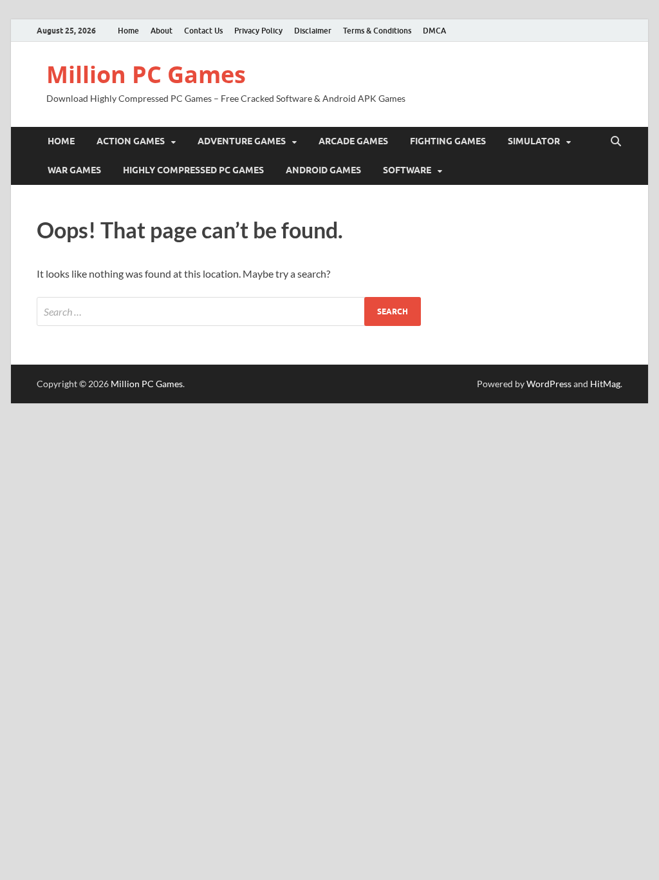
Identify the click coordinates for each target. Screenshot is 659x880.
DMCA (434, 30)
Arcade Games (353, 141)
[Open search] (616, 142)
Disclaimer (312, 30)
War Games (74, 170)
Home (128, 30)
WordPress (548, 383)
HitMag (605, 383)
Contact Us (203, 30)
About (161, 30)
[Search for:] (229, 311)
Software (407, 170)
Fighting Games (448, 141)
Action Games (131, 141)
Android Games (323, 170)
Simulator (534, 141)
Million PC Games (146, 74)
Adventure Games (242, 141)
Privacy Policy (258, 30)
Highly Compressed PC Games (193, 170)
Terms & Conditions (377, 30)
